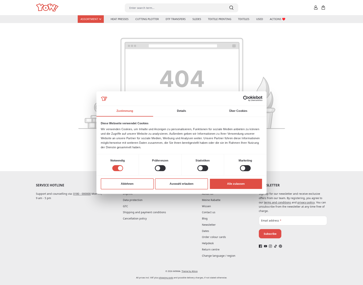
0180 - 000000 (82, 193)
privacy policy (306, 202)
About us (207, 193)
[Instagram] (270, 246)
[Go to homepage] (47, 7)
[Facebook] (260, 246)
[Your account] (316, 7)
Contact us (208, 212)
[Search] (231, 7)
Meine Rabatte (211, 200)
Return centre (211, 249)
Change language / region (218, 255)
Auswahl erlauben (181, 183)
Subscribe (270, 234)
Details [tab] (181, 111)
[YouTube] (265, 246)
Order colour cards (214, 237)
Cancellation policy (135, 218)
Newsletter (209, 224)
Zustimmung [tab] (124, 111)
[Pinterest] (280, 246)
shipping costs (166, 277)
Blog (205, 218)
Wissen (206, 206)
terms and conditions (277, 202)
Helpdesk (208, 243)
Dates (205, 231)
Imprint (128, 193)
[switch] (160, 168)
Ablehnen (127, 183)
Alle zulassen (236, 183)
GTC (125, 206)
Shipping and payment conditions (144, 212)
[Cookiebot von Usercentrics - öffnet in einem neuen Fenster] (245, 98)
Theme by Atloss (190, 271)
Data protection (133, 200)
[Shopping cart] (323, 7)
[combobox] (175, 7)
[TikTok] (275, 246)
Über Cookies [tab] (238, 111)
